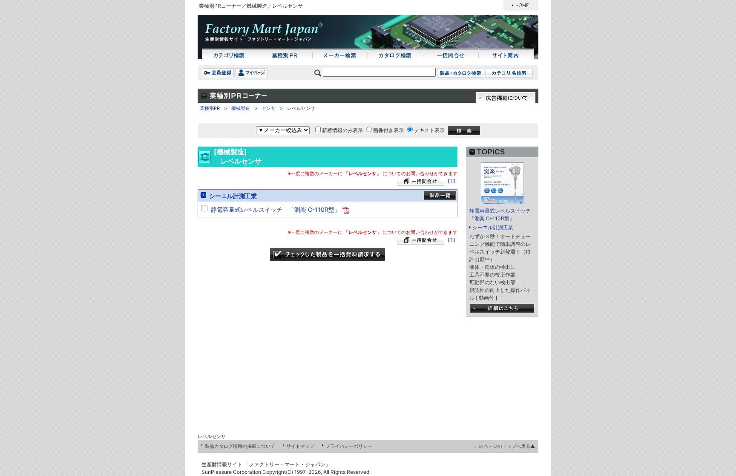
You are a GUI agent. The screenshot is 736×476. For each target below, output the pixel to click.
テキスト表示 (429, 130)
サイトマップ (300, 446)
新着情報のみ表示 (342, 130)
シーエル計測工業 (233, 195)
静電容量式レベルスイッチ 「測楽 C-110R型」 (275, 209)
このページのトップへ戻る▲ (504, 446)
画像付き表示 (388, 130)
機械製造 (240, 108)
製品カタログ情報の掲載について (240, 446)
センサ (269, 108)
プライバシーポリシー (348, 446)
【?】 (451, 181)
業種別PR (210, 108)
